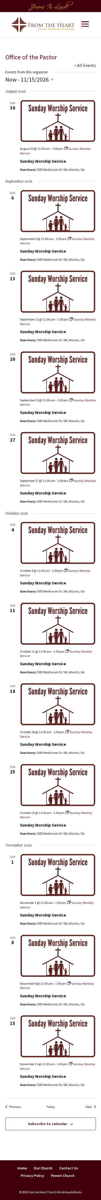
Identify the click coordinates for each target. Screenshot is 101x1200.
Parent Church (63, 1175)
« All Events (85, 65)
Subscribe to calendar (47, 1123)
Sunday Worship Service (43, 161)
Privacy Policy (32, 1175)
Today (50, 1107)
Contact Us (68, 1168)
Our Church (43, 1168)
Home (22, 1168)
